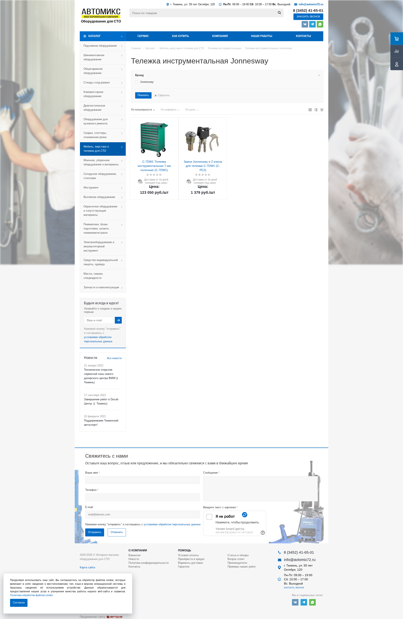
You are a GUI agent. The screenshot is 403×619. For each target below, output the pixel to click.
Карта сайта (87, 567)
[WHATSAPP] (320, 24)
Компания (220, 36)
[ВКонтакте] (305, 24)
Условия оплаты (188, 555)
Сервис (143, 36)
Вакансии (134, 555)
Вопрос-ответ (236, 559)
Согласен (19, 602)
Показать (143, 95)
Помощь (184, 550)
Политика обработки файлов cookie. (32, 595)
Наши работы (261, 36)
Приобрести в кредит (191, 559)
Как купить (180, 36)
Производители (237, 562)
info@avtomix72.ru (311, 4)
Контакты (303, 36)
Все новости (114, 358)
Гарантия (183, 566)
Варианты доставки (190, 562)
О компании (137, 550)
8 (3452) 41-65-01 (308, 10)
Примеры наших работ (242, 566)
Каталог (94, 36)
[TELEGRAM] (312, 24)
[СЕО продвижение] (114, 616)
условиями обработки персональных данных (172, 524)
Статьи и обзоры (238, 555)
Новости (133, 559)
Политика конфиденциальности (148, 562)
